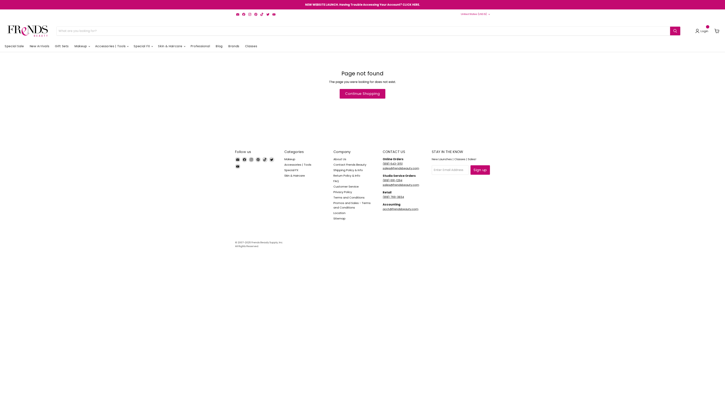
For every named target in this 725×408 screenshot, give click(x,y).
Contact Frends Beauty (349, 165)
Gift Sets (62, 46)
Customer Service (346, 187)
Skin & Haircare (170, 46)
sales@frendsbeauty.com (401, 168)
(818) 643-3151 (393, 164)
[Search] (675, 31)
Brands (233, 46)
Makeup (81, 46)
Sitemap (339, 218)
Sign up (480, 170)
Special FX (142, 46)
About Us (339, 159)
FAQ (336, 181)
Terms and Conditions (349, 197)
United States (474, 14)
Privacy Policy (342, 192)
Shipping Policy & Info (348, 170)
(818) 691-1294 (392, 180)
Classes (251, 46)
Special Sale (14, 46)
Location (339, 213)
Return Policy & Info (346, 176)
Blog (219, 46)
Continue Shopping (362, 93)
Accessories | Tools (111, 46)
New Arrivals (39, 46)
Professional (200, 46)
